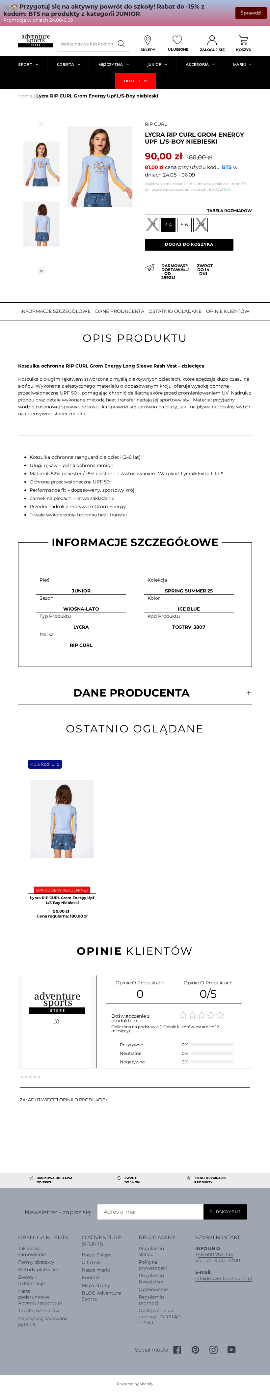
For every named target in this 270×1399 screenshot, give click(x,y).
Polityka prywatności (153, 1265)
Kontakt (91, 1277)
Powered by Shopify (135, 1384)
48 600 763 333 (215, 1254)
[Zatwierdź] (121, 43)
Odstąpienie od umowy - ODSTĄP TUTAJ (159, 1316)
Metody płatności (38, 1270)
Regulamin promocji (151, 1300)
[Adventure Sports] (35, 40)
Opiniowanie (153, 1289)
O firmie (91, 1262)
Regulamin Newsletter (151, 1278)
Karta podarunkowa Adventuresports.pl (40, 1297)
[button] (41, 270)
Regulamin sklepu (151, 1251)
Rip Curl (156, 124)
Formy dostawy (36, 1262)
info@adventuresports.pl (223, 1278)
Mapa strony (96, 1285)
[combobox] (85, 43)
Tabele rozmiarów (38, 1310)
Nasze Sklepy (97, 1255)
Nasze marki (96, 1270)
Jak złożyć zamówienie (32, 1251)
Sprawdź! (251, 13)
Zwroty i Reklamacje (31, 1280)
